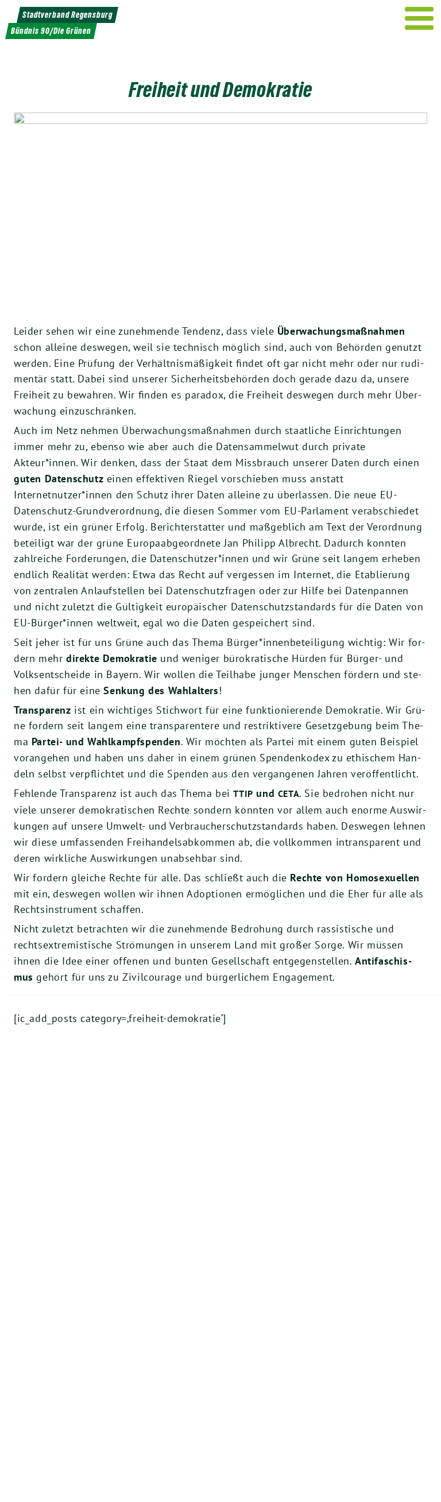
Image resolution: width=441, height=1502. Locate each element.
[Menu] (419, 18)
